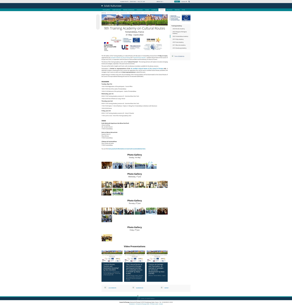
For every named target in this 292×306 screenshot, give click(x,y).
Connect (183, 1)
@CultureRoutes (112, 287)
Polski (176, 1)
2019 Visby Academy (178, 39)
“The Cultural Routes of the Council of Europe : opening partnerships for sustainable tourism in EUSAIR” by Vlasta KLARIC (134, 269)
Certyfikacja (154, 9)
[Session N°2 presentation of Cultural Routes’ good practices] (140, 211)
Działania (162, 9)
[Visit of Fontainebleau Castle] (107, 165)
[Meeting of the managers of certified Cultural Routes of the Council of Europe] (118, 184)
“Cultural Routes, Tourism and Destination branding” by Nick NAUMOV (111, 267)
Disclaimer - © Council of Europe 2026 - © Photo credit (143, 304)
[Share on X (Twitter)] (98, 19)
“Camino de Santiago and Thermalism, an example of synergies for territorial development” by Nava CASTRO (156, 269)
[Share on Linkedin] (98, 25)
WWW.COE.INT (105, 1)
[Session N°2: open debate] (118, 211)
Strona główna (106, 9)
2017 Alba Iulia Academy (179, 45)
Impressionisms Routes (139, 57)
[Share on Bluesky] (98, 16)
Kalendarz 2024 (139, 287)
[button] (146, 298)
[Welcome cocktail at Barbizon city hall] (107, 218)
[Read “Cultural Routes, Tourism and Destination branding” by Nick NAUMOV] (112, 256)
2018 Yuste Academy (178, 42)
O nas (183, 9)
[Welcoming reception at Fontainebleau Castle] (118, 165)
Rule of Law (141, 1)
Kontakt (166, 287)
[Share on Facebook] (98, 22)
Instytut (147, 9)
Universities (140, 9)
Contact (161, 304)
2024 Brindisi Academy (179, 28)
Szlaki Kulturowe (116, 9)
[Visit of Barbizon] (162, 211)
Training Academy (176, 26)
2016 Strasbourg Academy (179, 48)
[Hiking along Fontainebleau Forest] (151, 211)
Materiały (177, 9)
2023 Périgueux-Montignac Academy (180, 32)
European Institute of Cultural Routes (120, 57)
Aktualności (169, 9)
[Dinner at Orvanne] (118, 191)
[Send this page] (98, 28)
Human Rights (124, 1)
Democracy (133, 1)
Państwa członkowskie (128, 9)
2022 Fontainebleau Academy (180, 36)
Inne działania (179, 56)
